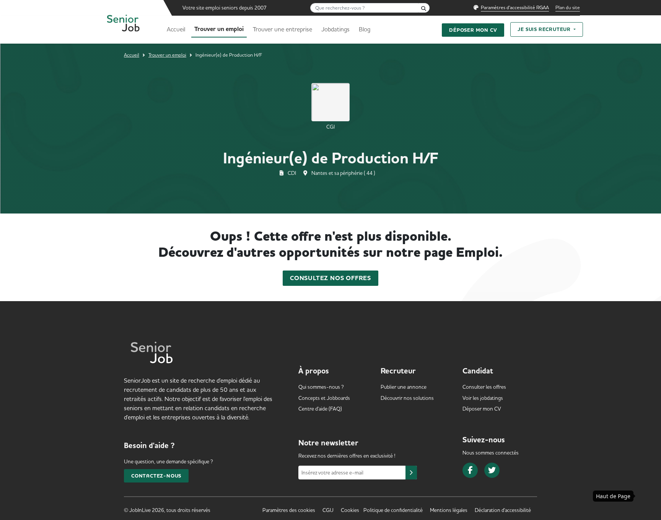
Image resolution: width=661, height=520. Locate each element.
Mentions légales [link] (448, 510)
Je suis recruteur (545, 29)
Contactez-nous (156, 476)
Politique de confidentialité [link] (393, 510)
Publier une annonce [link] (404, 387)
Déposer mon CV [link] (481, 409)
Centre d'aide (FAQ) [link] (320, 409)
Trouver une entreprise (282, 29)
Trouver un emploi (219, 29)
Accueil (176, 29)
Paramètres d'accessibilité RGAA (515, 7)
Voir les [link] (482, 398)
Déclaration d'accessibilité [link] (503, 510)
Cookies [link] (350, 510)
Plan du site (567, 7)
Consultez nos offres (330, 278)
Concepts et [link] (324, 398)
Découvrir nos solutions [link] (407, 398)
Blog (364, 29)
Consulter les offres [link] (484, 387)
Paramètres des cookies (288, 510)
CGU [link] (328, 510)
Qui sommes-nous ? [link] (321, 387)
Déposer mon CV (473, 30)
